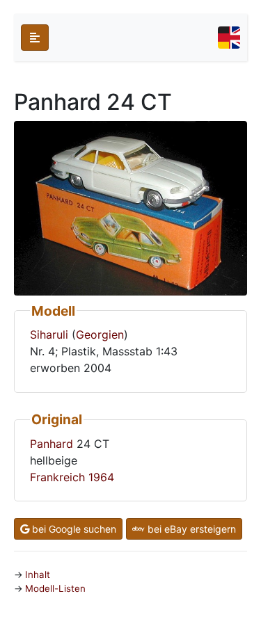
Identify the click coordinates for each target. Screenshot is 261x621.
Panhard (51, 444)
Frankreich (57, 477)
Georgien (100, 334)
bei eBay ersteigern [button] (190, 529)
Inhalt (37, 574)
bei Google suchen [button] (72, 529)
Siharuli (49, 334)
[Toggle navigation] (229, 37)
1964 (101, 477)
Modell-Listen (55, 588)
